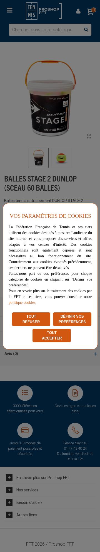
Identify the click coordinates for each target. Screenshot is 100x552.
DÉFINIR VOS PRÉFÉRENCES (72, 319)
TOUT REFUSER (31, 319)
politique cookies (22, 302)
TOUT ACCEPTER (52, 335)
